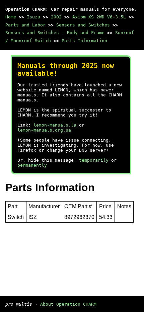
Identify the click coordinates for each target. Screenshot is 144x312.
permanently (32, 165)
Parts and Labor (25, 24)
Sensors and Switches (83, 24)
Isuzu (33, 16)
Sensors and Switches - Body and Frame (54, 32)
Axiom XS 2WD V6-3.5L (99, 16)
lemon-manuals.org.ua (44, 130)
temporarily (94, 160)
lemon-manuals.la (54, 125)
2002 (56, 16)
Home (10, 16)
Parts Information (84, 40)
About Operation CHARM (68, 304)
